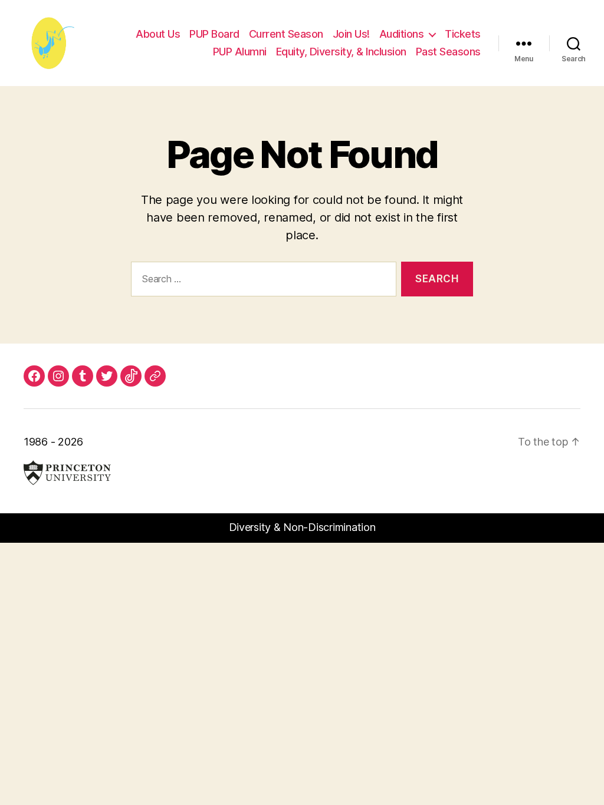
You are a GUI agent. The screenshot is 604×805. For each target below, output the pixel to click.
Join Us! (351, 34)
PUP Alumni (240, 51)
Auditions (401, 34)
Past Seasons (448, 51)
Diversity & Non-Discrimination (302, 527)
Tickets (463, 34)
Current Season (286, 34)
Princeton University (67, 472)
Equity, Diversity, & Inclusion (341, 51)
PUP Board (214, 34)
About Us (158, 34)
